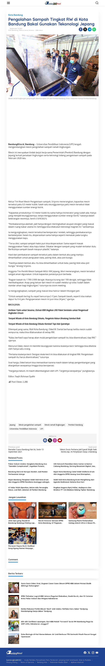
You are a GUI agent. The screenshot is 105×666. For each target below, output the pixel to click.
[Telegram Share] (90, 29)
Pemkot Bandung (75, 425)
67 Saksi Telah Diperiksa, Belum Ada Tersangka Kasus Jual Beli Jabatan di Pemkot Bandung (28, 488)
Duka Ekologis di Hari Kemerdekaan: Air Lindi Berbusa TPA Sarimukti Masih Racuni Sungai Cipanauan (58, 635)
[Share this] (81, 29)
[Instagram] (55, 440)
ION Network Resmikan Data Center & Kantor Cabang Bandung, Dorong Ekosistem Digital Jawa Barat (75, 465)
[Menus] (8, 3)
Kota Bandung (15, 14)
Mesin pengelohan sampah (30, 425)
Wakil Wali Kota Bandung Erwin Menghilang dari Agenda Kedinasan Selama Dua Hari (74, 481)
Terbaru (31, 30)
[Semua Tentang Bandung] (53, 3)
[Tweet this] (85, 29)
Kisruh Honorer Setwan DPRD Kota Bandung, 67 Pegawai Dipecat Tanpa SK (50, 522)
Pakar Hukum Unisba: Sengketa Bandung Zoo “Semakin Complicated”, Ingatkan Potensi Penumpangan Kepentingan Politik (27, 465)
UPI (41, 429)
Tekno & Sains (23, 30)
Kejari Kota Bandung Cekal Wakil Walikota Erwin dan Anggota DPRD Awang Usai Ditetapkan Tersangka (74, 473)
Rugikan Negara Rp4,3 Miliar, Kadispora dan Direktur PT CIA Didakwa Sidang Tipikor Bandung (74, 488)
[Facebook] (45, 440)
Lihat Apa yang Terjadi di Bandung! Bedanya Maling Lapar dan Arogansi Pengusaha (22, 522)
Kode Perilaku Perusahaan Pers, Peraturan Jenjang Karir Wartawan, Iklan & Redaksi (57, 660)
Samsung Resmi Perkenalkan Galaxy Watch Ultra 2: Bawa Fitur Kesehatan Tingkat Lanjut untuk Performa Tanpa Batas (83, 522)
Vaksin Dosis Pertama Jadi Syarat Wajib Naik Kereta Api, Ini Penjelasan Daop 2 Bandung (78, 449)
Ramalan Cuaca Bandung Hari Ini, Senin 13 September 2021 (26, 449)
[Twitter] (50, 440)
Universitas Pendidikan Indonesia (23, 429)
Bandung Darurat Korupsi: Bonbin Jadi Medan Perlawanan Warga (28, 473)
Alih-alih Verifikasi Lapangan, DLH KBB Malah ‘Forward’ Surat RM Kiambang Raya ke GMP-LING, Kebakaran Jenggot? (57, 623)
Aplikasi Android (77, 662)
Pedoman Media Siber (59, 662)
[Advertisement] (52, 123)
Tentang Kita (42, 662)
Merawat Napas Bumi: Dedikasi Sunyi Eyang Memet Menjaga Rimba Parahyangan (21, 547)
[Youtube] (60, 440)
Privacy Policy (11, 662)
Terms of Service (27, 662)
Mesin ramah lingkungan (55, 425)
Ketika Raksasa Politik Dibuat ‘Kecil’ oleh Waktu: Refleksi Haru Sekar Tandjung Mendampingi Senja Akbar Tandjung (54, 610)
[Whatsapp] (94, 29)
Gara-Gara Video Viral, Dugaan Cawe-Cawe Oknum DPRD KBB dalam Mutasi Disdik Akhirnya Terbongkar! (56, 584)
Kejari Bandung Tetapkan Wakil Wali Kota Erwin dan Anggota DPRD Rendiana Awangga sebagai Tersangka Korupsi (28, 481)
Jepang (12, 425)
